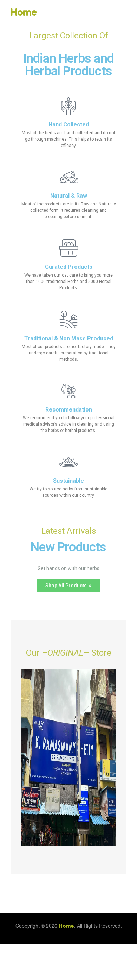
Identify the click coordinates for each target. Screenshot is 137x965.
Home (24, 13)
